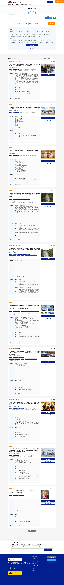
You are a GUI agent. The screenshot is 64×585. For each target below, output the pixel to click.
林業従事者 (19, 36)
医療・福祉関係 (13, 42)
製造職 (40, 31)
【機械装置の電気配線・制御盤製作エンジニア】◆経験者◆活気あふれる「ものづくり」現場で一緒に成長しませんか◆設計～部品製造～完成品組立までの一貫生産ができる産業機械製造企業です (24, 307)
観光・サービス (49, 40)
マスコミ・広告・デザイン (33, 42)
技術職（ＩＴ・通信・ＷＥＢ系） (16, 34)
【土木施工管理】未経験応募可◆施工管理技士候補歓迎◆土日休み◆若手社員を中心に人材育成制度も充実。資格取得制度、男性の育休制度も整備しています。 (24, 195)
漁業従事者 (25, 36)
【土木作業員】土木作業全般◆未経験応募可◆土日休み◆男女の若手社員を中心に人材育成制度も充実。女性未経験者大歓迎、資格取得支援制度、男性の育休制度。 (24, 250)
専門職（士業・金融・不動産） (44, 34)
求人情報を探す (34, 556)
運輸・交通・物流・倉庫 (22, 42)
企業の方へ (34, 563)
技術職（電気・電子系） (47, 31)
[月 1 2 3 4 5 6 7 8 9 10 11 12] (26, 546)
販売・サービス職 (23, 31)
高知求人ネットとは (35, 565)
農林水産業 (41, 42)
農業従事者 (13, 36)
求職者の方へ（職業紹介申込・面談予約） (38, 561)
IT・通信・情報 (13, 40)
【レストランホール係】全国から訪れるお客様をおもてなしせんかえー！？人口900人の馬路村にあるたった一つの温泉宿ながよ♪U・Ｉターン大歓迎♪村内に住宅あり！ (24, 353)
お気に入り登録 (48, 120)
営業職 (17, 31)
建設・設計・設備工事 (32, 40)
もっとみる (32, 530)
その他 (39, 36)
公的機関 (47, 42)
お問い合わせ (34, 568)
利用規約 (33, 570)
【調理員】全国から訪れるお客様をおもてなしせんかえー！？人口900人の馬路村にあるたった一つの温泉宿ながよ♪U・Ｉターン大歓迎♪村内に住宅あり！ (24, 403)
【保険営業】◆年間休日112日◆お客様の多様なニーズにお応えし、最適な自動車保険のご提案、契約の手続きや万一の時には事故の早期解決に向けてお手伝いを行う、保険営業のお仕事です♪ (24, 450)
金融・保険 (20, 40)
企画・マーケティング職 (32, 31)
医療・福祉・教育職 (32, 36)
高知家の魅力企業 (35, 558)
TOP (8, 14)
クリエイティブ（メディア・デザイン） (30, 34)
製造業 (25, 40)
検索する (32, 45)
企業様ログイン (51, 557)
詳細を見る (48, 74)
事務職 (12, 31)
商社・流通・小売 (41, 40)
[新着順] (51, 58)
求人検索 (51, 23)
